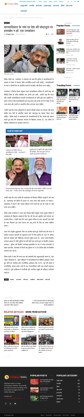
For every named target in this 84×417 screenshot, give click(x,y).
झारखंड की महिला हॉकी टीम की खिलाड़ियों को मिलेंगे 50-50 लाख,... (72, 41)
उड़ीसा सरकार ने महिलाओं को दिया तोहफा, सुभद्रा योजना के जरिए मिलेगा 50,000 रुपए (28, 329)
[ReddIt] (42, 39)
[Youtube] (78, 1)
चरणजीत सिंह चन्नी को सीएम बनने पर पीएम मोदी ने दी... (62, 117)
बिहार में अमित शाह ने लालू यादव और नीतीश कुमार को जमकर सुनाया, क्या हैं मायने (11, 348)
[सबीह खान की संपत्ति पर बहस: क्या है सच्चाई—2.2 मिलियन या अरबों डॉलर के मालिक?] (11, 320)
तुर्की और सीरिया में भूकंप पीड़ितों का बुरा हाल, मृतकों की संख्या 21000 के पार (28, 348)
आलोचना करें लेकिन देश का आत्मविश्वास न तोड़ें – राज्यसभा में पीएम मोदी (15, 152)
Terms (55, 1)
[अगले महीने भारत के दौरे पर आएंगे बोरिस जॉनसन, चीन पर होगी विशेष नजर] (74, 110)
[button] (68, 1)
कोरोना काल (25, 279)
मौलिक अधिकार (40, 279)
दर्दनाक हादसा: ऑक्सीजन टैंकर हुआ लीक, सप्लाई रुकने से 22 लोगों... (73, 51)
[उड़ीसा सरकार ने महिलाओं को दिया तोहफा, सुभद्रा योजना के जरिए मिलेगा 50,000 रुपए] (28, 320)
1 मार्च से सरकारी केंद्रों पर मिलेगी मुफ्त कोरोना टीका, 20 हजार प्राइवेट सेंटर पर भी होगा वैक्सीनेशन (43, 303)
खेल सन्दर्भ (69, 5)
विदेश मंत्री (47, 279)
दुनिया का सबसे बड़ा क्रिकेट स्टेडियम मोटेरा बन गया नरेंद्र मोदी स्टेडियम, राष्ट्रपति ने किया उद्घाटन (14, 303)
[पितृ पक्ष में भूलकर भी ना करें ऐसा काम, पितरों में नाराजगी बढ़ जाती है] (46, 320)
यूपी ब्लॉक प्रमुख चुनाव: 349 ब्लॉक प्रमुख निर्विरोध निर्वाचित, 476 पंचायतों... (73, 31)
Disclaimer (49, 415)
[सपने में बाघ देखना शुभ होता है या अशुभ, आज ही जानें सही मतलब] (34, 398)
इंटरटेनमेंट (39, 5)
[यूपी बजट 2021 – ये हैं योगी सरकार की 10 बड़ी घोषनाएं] (74, 92)
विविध (62, 5)
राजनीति (31, 5)
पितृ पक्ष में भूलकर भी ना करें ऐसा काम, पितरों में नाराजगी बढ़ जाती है (46, 329)
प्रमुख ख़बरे (12, 18)
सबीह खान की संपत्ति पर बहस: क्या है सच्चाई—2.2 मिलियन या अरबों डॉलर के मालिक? (11, 329)
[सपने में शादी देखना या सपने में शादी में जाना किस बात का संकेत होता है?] (34, 390)
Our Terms (66, 415)
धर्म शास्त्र (56, 5)
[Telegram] (32, 39)
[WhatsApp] (28, 39)
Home (40, 1)
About (45, 1)
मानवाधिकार (32, 279)
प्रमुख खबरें (24, 5)
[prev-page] (5, 356)
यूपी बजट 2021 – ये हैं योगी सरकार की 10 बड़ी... (74, 99)
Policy (50, 1)
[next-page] (8, 356)
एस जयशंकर (18, 279)
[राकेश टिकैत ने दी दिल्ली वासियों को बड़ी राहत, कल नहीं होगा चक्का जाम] (61, 61)
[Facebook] (71, 1)
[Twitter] (75, 1)
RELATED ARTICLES (14, 312)
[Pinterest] (37, 39)
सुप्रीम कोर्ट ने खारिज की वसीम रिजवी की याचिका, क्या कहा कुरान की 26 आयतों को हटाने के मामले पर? (41, 152)
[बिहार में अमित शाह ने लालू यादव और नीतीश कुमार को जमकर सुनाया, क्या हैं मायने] (11, 339)
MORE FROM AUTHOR (36, 312)
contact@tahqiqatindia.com (13, 398)
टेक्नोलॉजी (24, 11)
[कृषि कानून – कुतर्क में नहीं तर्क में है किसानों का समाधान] (61, 70)
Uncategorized (60, 95)
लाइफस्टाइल (47, 5)
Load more (67, 77)
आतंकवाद (12, 279)
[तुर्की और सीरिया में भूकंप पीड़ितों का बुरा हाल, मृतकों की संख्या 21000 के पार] (28, 339)
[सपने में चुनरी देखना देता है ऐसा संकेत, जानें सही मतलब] (34, 382)
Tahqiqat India (10, 34)
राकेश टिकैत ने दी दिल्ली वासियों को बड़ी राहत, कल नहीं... (72, 60)
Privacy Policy (57, 415)
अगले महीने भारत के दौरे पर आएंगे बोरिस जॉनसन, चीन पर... (73, 117)
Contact (61, 1)
